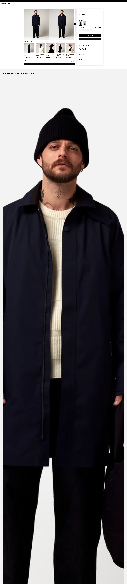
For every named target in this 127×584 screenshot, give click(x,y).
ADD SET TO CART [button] (49, 64)
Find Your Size (97, 27)
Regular (83, 27)
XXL (91, 29)
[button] (16, 3)
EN (118, 3)
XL (88, 29)
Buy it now (90, 38)
